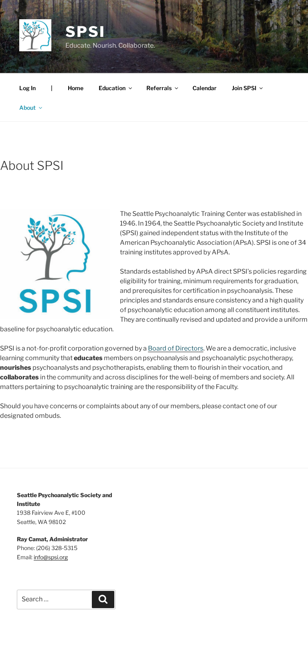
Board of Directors (175, 348)
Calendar (204, 88)
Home (75, 88)
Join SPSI (244, 88)
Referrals (159, 88)
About (27, 107)
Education (112, 88)
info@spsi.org (51, 557)
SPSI (85, 31)
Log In (27, 88)
